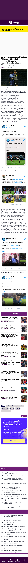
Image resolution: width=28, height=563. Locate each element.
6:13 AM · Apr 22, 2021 (15, 308)
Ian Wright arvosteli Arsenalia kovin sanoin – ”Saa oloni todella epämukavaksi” (10, 319)
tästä (8, 234)
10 (8, 268)
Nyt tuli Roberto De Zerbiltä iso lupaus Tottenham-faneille (13, 523)
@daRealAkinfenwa (18, 179)
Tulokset (12, 408)
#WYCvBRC (9, 150)
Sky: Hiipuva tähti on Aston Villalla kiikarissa (14, 526)
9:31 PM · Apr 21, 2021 (15, 268)
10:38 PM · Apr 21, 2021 (15, 204)
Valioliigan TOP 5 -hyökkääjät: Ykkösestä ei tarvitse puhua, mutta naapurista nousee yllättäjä (14, 547)
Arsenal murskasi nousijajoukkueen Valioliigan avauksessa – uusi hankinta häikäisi (15, 519)
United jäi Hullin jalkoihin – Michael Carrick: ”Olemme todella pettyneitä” (10, 362)
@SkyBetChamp (14, 245)
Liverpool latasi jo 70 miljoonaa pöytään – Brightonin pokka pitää (14, 529)
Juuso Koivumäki (4, 321)
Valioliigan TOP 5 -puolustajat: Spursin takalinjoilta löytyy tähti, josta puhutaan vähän (15, 551)
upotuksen (11, 121)
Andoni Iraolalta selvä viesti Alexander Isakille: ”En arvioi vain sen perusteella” (10, 372)
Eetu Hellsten (4, 348)
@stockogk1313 (15, 147)
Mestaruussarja (5, 408)
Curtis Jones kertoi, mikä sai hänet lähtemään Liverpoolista (15, 533)
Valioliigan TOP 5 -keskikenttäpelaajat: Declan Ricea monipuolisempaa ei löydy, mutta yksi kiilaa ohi (15, 538)
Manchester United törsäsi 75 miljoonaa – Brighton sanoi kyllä (14, 516)
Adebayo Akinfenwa (11, 405)
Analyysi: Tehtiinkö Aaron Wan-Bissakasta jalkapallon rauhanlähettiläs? (14, 542)
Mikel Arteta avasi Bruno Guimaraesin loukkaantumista (9, 388)
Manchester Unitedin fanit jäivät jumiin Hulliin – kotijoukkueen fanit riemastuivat (10, 381)
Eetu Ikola (3, 67)
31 (8, 308)
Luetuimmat (5, 512)
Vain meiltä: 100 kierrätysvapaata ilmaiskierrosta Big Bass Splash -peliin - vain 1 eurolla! (13, 29)
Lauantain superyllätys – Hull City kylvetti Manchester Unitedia (10, 396)
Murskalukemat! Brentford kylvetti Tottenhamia (8, 326)
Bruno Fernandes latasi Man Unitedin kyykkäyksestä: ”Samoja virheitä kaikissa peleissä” (10, 335)
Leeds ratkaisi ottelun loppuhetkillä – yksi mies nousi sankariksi (9, 346)
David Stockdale (20, 405)
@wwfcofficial (9, 127)
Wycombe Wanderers (6, 411)
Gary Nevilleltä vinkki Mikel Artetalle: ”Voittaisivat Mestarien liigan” (10, 354)
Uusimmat (5, 468)
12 (8, 204)
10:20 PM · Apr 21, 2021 (15, 167)
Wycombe (18, 408)
